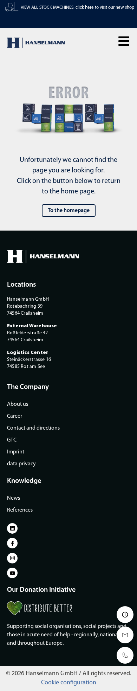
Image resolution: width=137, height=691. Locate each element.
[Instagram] (12, 558)
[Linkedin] (12, 528)
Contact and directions (33, 428)
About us (17, 404)
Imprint (15, 452)
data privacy (21, 464)
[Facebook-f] (12, 543)
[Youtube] (12, 573)
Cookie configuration (68, 683)
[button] (124, 41)
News (13, 498)
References (20, 510)
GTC (12, 440)
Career (14, 416)
